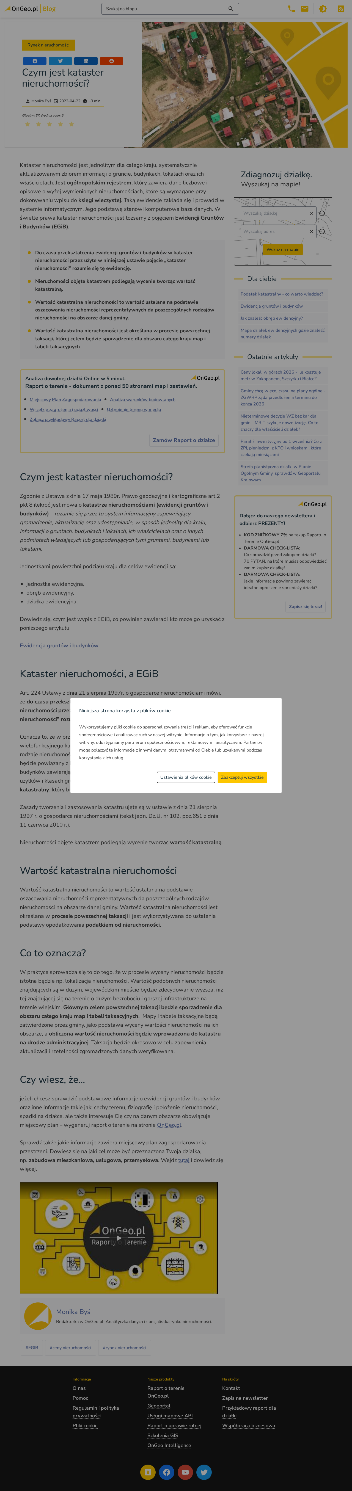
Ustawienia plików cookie (186, 777)
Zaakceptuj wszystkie (242, 777)
